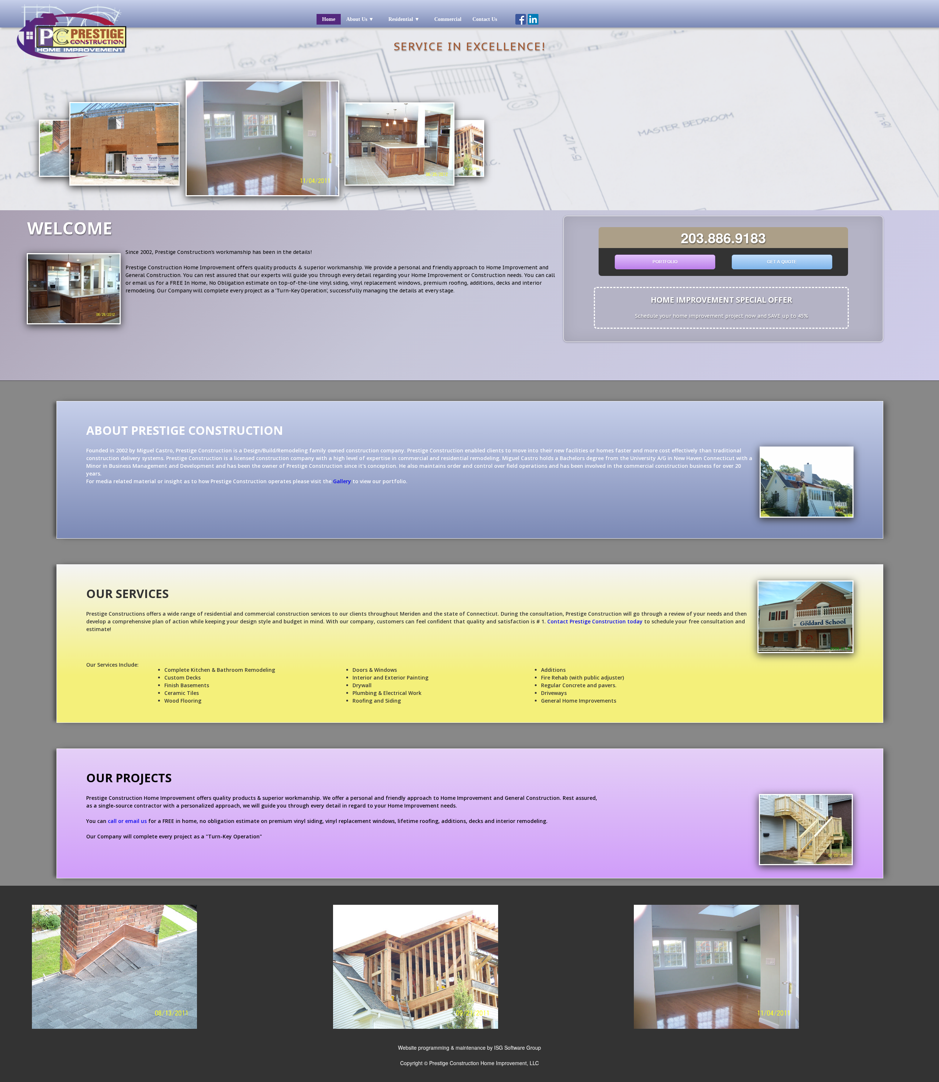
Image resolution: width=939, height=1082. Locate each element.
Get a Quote (782, 262)
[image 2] (415, 1027)
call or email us (127, 820)
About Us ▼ (360, 19)
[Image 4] (716, 1027)
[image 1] (114, 1027)
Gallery (342, 481)
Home (328, 19)
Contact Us (484, 19)
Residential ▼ (404, 19)
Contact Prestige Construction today (595, 621)
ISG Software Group (517, 1047)
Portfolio (665, 262)
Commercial (447, 19)
